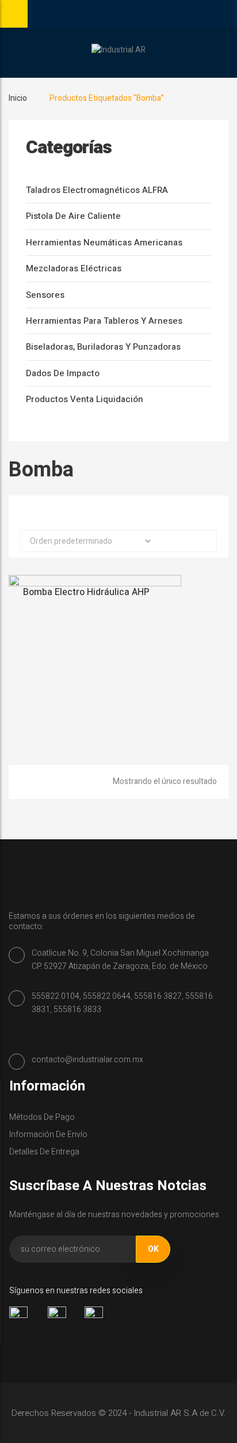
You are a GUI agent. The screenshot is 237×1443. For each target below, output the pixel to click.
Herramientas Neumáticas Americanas (104, 242)
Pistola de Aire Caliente (73, 216)
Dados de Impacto (63, 373)
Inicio (18, 98)
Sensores (45, 295)
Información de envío (48, 1134)
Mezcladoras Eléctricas (73, 268)
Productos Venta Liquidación (84, 399)
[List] (128, 513)
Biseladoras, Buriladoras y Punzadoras (103, 346)
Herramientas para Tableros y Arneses (104, 321)
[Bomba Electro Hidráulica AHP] (95, 661)
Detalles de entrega (44, 1152)
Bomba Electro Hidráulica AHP (86, 592)
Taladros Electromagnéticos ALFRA (97, 190)
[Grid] (108, 513)
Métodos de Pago (42, 1117)
